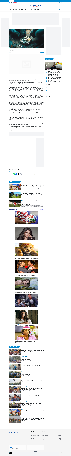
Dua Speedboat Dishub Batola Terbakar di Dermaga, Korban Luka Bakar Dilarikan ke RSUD (31, 366)
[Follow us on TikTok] (16, 2)
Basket (25, 9)
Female (59, 435)
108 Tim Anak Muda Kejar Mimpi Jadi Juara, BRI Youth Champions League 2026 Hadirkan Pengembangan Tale (31, 203)
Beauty (29, 9)
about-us (32, 439)
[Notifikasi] (60, 3)
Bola (35, 9)
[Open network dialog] (58, 3)
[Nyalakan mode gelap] (61, 3)
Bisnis (32, 9)
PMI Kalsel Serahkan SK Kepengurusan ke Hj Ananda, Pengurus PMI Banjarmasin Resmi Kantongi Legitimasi (54, 88)
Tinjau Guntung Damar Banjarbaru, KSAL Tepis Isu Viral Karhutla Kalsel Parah (54, 97)
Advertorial (12, 9)
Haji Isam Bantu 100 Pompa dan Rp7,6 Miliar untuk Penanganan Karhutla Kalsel (32, 396)
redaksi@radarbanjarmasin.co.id (14, 441)
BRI (9, 171)
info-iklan (32, 438)
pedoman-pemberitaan (35, 435)
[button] (26, 38)
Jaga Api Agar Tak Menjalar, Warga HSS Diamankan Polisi (54, 84)
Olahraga (43, 438)
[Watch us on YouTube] (15, 2)
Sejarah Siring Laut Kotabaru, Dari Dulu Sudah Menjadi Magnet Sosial (54, 81)
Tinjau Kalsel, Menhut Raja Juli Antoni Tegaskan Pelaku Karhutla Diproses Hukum (31, 389)
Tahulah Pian (44, 439)
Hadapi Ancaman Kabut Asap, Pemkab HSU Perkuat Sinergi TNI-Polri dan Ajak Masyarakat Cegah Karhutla (32, 419)
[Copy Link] (21, 174)
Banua (16, 9)
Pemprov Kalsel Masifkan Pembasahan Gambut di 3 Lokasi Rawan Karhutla (32, 374)
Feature (59, 438)
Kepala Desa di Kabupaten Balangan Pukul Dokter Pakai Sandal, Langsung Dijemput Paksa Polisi (53, 68)
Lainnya (38, 9)
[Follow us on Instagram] (13, 2)
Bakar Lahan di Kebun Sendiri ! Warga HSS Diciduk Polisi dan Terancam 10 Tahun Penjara (53, 94)
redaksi (32, 432)
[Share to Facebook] (16, 174)
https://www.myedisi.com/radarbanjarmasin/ (36, 447)
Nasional (59, 434)
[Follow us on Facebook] (9, 2)
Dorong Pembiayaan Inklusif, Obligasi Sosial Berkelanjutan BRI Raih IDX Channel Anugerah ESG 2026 (32, 195)
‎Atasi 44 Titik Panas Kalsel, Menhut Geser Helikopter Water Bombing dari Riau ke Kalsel (32, 351)
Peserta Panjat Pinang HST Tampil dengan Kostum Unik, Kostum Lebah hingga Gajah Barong (32, 381)
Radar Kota (60, 432)
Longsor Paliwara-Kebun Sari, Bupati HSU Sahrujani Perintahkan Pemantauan (54, 90)
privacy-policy (33, 434)
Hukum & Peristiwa (24, 349)
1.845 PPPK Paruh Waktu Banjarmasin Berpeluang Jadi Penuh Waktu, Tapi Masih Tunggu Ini (54, 78)
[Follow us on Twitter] (11, 2)
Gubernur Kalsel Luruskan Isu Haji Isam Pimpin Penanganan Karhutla (31, 404)
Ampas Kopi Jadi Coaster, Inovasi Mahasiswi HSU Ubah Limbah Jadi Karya (54, 72)
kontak (32, 436)
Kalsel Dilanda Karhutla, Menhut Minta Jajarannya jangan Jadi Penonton (32, 358)
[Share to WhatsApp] (14, 174)
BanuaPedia (21, 9)
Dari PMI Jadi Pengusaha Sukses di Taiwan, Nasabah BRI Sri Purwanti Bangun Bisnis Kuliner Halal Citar (32, 186)
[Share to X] (18, 174)
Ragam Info (60, 436)
